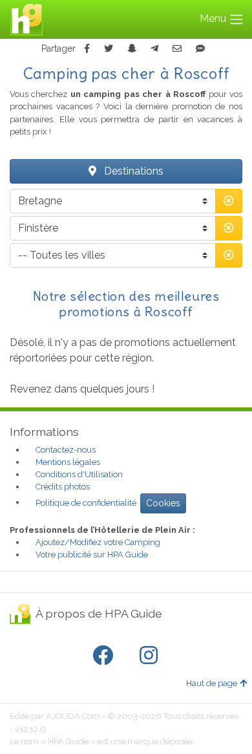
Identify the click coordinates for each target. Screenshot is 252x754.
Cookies (163, 503)
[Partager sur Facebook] (87, 49)
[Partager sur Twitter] (108, 49)
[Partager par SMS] (200, 49)
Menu (214, 18)
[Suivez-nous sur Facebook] (105, 655)
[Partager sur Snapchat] (131, 49)
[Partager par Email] (177, 49)
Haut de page (211, 683)
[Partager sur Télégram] (154, 49)
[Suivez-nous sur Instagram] (151, 656)
